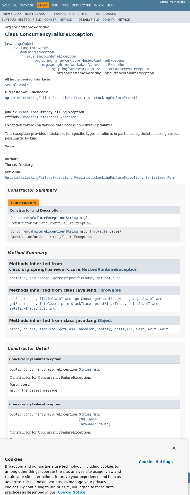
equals (29, 329)
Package (27, 5)
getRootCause (108, 278)
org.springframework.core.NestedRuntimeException (80, 60)
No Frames (78, 14)
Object (105, 320)
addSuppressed (22, 299)
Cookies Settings (155, 462)
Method (65, 19)
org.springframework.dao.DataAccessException (83, 65)
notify (105, 329)
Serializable (17, 85)
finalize (47, 329)
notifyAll (123, 329)
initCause (48, 304)
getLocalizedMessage (113, 299)
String (72, 218)
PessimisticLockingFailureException (108, 98)
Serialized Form (160, 177)
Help (110, 5)
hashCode (87, 329)
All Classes (106, 14)
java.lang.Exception (37, 52)
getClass (67, 329)
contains (17, 278)
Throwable (98, 231)
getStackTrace (149, 299)
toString (47, 308)
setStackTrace (22, 308)
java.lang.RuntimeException (51, 56)
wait (140, 329)
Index (99, 5)
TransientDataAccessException (48, 117)
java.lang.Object (19, 44)
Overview (9, 5)
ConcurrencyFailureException (37, 218)
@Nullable (88, 419)
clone (15, 329)
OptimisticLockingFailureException (37, 98)
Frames (60, 14)
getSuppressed (22, 304)
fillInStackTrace (55, 299)
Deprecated (81, 5)
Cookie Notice (71, 492)
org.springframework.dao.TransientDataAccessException (99, 69)
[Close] (174, 448)
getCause (83, 299)
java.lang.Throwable (30, 48)
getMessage (39, 278)
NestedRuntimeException (110, 269)
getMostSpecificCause (73, 278)
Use (55, 5)
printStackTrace (76, 304)
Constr (50, 19)
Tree (65, 5)
